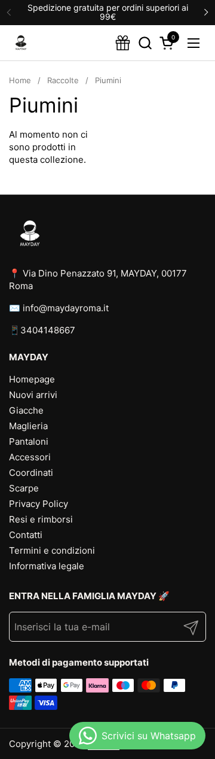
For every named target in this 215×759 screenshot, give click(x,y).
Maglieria (28, 426)
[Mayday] (21, 43)
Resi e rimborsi (41, 519)
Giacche (26, 410)
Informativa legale (46, 566)
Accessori (30, 457)
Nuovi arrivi (33, 394)
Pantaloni (28, 441)
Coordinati (31, 472)
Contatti (25, 535)
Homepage (32, 379)
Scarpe (24, 488)
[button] (144, 42)
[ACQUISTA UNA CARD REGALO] (122, 42)
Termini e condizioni (52, 550)
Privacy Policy (38, 503)
